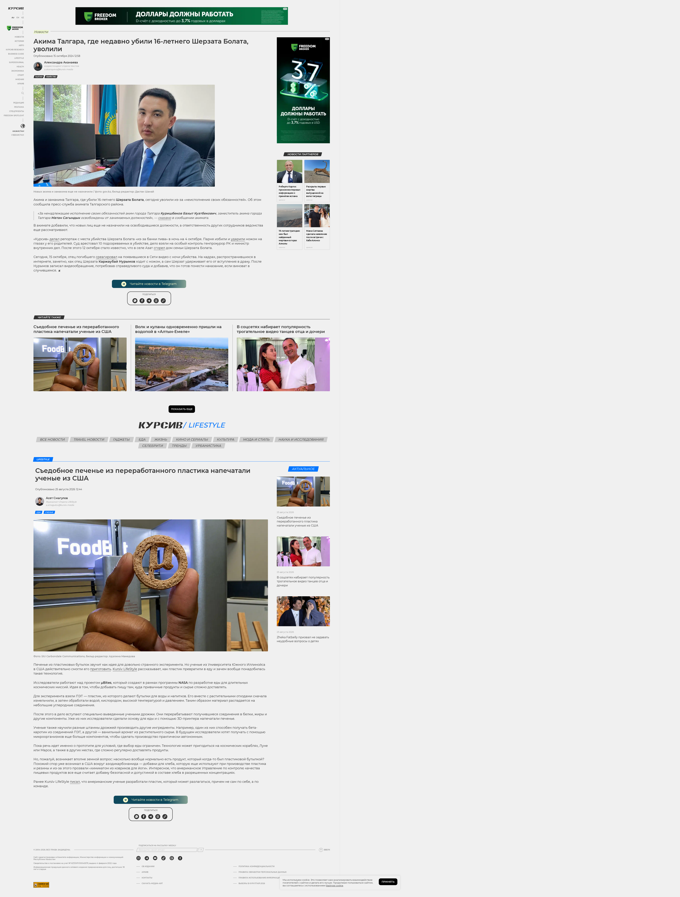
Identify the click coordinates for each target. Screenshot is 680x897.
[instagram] (138, 858)
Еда (142, 440)
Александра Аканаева (61, 62)
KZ (22, 18)
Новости (19, 37)
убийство (51, 77)
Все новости (52, 440)
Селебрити (153, 446)
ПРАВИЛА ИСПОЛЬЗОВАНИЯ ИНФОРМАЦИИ (260, 878)
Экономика (17, 71)
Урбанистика (208, 446)
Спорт (21, 75)
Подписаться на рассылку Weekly (157, 846)
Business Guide (16, 54)
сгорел (159, 248)
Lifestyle (19, 58)
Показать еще (181, 409)
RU (13, 18)
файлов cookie (334, 885)
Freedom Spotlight (14, 115)
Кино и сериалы (191, 440)
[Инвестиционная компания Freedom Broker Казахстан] (15, 28)
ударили (238, 239)
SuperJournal (16, 62)
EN (17, 18)
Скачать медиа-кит (152, 883)
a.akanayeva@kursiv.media (58, 69)
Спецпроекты (16, 111)
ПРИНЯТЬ (388, 881)
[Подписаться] (200, 850)
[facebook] (180, 858)
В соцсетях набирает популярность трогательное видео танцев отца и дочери (281, 329)
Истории (19, 41)
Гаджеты (121, 440)
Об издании (148, 866)
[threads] (172, 858)
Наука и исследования (301, 440)
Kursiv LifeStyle (125, 669)
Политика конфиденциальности (256, 866)
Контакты (147, 878)
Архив (20, 84)
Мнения (19, 79)
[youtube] (155, 858)
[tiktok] (163, 858)
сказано (164, 218)
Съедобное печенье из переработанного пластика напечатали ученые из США (76, 329)
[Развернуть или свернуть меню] (22, 93)
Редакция (18, 103)
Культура (225, 440)
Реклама (19, 107)
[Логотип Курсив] (16, 8)
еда (38, 512)
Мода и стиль (256, 440)
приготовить (100, 669)
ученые (49, 512)
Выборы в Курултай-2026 (252, 883)
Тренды (179, 446)
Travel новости (89, 440)
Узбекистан (17, 135)
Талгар (38, 77)
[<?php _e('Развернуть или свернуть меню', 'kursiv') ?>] (23, 126)
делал (55, 239)
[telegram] (147, 858)
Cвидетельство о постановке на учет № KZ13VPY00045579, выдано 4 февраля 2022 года (75, 863)
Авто (21, 45)
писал (75, 782)
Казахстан (18, 131)
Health (20, 67)
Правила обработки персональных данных (263, 872)
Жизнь (161, 440)
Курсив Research (15, 50)
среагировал (106, 257)
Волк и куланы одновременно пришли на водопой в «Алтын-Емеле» (178, 329)
